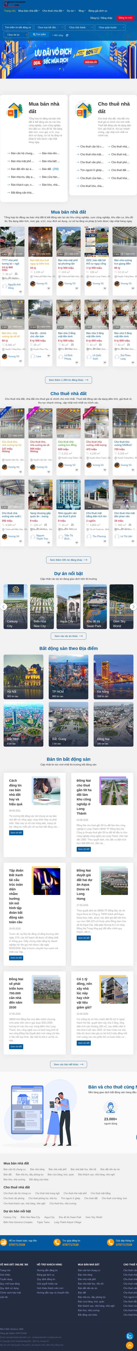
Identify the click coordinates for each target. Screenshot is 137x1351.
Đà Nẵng (53, 529)
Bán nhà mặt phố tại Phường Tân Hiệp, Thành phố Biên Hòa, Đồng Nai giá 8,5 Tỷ (68, 262)
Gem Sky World (94, 1217)
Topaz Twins (43, 1222)
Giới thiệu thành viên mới (50, 1288)
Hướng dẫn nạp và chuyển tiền (53, 1292)
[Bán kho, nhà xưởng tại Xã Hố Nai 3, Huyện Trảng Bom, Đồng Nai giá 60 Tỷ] (12, 315)
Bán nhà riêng (51, 153)
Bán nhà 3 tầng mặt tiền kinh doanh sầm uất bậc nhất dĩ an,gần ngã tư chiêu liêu (66, 335)
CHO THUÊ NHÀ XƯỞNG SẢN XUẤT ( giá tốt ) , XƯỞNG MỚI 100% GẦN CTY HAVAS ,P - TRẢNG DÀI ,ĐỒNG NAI (12, 515)
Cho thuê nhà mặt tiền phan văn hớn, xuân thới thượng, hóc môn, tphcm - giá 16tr (124, 515)
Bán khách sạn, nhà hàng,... (23, 184)
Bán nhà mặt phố (23, 161)
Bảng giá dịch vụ (97, 10)
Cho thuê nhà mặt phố (92, 154)
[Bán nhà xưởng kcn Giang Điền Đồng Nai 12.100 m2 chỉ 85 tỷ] (125, 242)
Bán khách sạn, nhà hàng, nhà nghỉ (96, 1174)
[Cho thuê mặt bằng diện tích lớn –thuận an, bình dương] (97, 495)
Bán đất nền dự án (23, 169)
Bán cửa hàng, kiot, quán (51, 176)
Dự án (70, 10)
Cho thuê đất (120, 170)
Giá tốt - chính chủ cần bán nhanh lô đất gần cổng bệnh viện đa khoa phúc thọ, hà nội (40, 335)
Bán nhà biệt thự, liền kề (83, 1169)
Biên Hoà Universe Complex (18, 1222)
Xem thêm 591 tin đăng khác (66, 559)
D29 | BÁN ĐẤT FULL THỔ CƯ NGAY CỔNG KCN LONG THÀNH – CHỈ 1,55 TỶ (96, 262)
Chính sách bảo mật (10, 1292)
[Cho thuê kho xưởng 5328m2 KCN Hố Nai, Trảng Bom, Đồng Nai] (125, 423)
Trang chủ (10, 10)
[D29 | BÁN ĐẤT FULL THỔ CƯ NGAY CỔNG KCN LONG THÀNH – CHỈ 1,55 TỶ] (97, 242)
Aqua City (49, 1217)
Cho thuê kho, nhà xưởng (92, 186)
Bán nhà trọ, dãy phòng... (23, 176)
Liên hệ (3, 1297)
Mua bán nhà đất (28, 10)
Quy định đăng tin (46, 1279)
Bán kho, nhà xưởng (51, 184)
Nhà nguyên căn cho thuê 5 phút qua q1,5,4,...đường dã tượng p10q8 (67, 515)
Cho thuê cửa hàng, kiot (92, 178)
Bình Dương (78, 349)
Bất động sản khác (23, 192)
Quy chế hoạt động (10, 1284)
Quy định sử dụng (9, 1288)
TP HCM (73, 529)
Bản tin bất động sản (68, 759)
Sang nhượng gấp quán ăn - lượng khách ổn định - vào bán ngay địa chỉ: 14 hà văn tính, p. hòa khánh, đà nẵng (40, 515)
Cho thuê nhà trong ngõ (120, 146)
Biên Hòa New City (30, 1217)
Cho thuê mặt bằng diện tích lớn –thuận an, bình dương (96, 515)
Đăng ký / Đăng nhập (101, 18)
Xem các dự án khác (66, 636)
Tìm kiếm (40, 34)
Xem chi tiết (16, 833)
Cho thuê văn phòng (92, 162)
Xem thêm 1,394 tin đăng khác (66, 379)
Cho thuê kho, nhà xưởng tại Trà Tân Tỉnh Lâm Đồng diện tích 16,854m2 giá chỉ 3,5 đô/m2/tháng (12, 443)
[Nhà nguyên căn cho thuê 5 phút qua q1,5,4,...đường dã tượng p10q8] (68, 495)
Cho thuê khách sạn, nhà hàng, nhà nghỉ (24, 1203)
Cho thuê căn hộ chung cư (92, 146)
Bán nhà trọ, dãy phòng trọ (29, 1174)
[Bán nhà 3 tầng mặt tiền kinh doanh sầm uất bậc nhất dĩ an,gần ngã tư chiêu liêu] (68, 315)
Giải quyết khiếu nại (47, 1284)
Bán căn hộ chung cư (23, 153)
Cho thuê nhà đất (52, 10)
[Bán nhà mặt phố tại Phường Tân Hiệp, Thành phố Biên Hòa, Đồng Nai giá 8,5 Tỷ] (68, 242)
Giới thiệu (5, 1275)
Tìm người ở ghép (92, 170)
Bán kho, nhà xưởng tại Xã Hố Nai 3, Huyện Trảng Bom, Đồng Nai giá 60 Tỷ (12, 335)
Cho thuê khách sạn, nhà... (120, 178)
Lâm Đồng (24, 460)
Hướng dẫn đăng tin (47, 1270)
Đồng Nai (112, 276)
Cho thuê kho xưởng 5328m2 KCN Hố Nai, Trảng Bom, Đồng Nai (123, 443)
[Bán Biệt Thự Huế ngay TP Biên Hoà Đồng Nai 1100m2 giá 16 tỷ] (40, 242)
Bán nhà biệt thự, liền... (51, 161)
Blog (81, 10)
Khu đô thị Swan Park (70, 1217)
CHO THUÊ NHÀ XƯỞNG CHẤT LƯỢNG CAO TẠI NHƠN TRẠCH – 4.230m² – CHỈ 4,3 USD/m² (96, 443)
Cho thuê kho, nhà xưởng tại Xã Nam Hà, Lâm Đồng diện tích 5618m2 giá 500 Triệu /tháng (40, 443)
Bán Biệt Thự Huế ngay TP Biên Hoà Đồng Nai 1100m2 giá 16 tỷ (40, 262)
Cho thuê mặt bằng (120, 154)
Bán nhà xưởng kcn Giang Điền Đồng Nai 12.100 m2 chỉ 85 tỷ (123, 262)
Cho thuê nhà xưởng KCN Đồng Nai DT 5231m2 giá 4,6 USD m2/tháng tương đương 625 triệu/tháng (68, 443)
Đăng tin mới (125, 17)
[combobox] (49, 27)
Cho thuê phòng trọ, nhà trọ (43, 1198)
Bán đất (50, 169)
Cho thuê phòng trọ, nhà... (120, 162)
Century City (10, 1217)
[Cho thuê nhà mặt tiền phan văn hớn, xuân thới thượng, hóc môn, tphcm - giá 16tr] (125, 495)
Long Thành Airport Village (67, 1222)
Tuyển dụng (6, 1279)
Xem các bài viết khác (66, 1064)
